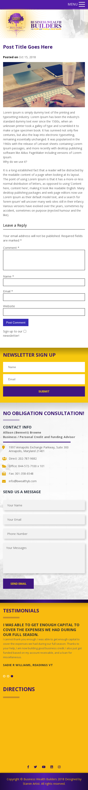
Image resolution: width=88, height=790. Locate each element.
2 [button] (8, 676)
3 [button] (12, 676)
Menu (73, 4)
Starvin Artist (31, 784)
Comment (11, 248)
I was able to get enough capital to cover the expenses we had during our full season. (41, 629)
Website (9, 306)
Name (8, 276)
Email (8, 291)
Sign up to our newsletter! (13, 333)
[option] (44, 646)
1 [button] (4, 676)
